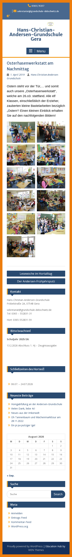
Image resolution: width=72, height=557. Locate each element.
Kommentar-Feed (21, 522)
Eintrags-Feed (19, 517)
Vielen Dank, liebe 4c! (23, 408)
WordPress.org (19, 526)
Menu (41, 51)
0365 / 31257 (38, 6)
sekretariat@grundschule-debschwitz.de (38, 11)
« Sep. (10, 475)
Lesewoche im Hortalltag (36, 274)
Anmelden (17, 513)
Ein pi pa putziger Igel (23, 425)
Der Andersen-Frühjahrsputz (36, 281)
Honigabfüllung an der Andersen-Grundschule (36, 404)
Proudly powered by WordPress (25, 546)
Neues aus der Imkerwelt (25, 413)
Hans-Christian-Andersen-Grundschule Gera (36, 34)
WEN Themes (36, 550)
